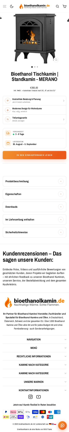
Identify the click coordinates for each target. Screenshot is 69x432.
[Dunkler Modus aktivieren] (12, 6)
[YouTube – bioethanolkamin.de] (38, 396)
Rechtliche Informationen (34, 356)
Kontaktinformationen (34, 390)
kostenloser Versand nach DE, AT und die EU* (39, 90)
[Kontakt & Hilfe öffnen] (62, 425)
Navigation (34, 339)
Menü (33, 348)
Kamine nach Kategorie (34, 365)
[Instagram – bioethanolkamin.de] (30, 396)
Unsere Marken (33, 382)
